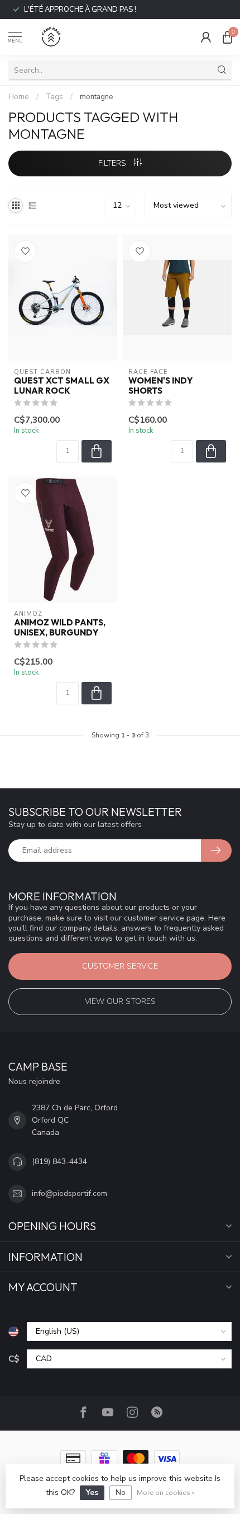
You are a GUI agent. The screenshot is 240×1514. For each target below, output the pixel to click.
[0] (227, 37)
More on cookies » (166, 1492)
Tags (54, 97)
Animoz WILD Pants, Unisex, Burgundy (59, 628)
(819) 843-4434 (59, 1161)
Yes (92, 1492)
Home (18, 97)
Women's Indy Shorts (160, 386)
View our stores (120, 1001)
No (121, 1492)
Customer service (120, 966)
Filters (113, 163)
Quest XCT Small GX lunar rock (61, 386)
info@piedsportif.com (69, 1193)
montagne (96, 97)
